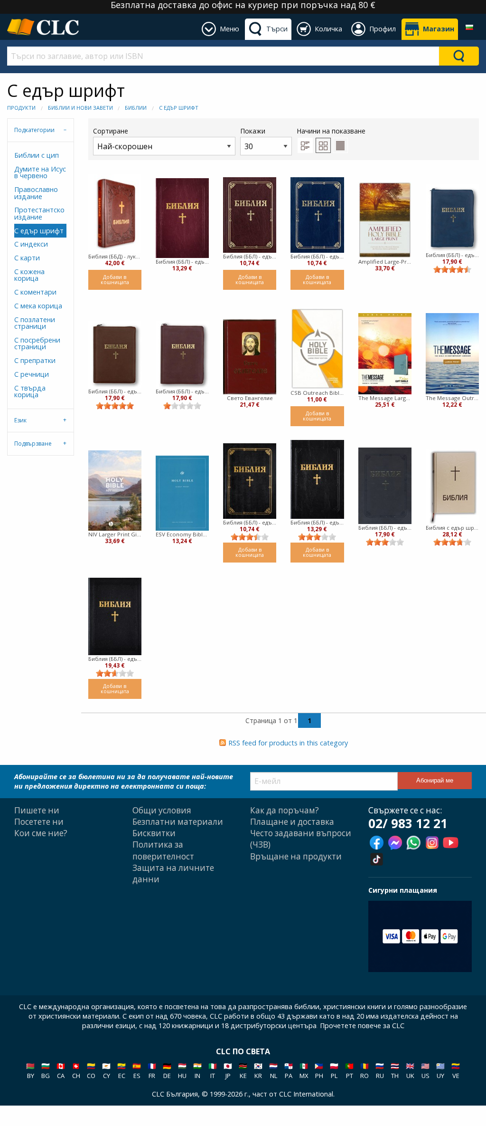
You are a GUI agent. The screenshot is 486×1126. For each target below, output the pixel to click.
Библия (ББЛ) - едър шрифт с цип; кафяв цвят (114, 391)
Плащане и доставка (292, 821)
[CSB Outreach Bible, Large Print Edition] (317, 348)
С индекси (31, 243)
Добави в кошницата (115, 279)
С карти (27, 257)
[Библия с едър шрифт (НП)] (452, 486)
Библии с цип (36, 155)
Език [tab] (20, 420)
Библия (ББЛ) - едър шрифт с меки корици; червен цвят (249, 256)
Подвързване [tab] (33, 443)
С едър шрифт (178, 107)
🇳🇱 (273, 1070)
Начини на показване (331, 130)
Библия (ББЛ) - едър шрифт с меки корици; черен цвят (249, 522)
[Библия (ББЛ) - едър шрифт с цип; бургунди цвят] (182, 354)
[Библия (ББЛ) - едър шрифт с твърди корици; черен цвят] (317, 479)
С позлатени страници (34, 323)
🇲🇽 (303, 1070)
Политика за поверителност (163, 850)
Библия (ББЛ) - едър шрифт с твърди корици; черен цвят (317, 522)
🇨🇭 (76, 1070)
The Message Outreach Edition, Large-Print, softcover (452, 397)
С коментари (35, 291)
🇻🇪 (455, 1070)
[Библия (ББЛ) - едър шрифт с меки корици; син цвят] (317, 215)
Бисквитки (154, 833)
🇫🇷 (152, 1070)
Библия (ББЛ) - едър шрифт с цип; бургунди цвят (182, 391)
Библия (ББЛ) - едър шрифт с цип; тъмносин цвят (452, 254)
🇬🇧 (410, 1070)
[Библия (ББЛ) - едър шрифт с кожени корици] (114, 616)
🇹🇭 (395, 1070)
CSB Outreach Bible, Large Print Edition (317, 392)
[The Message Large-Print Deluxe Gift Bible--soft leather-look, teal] (384, 353)
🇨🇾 (106, 1070)
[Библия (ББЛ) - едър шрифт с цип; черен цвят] (384, 486)
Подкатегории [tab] (34, 130)
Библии (136, 107)
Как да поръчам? (284, 810)
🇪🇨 (121, 1070)
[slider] (452, 269)
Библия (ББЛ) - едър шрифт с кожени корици (114, 658)
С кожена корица (29, 275)
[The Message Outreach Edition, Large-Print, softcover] (452, 353)
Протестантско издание (39, 213)
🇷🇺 (379, 1070)
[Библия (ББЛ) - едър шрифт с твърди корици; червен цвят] (182, 218)
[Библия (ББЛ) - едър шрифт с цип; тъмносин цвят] (452, 217)
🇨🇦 (60, 1070)
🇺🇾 (440, 1070)
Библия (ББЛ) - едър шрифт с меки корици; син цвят (317, 256)
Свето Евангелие (250, 397)
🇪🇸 (136, 1070)
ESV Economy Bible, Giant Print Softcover (182, 534)
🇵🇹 (349, 1070)
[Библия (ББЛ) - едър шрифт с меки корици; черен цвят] (249, 481)
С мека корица (38, 305)
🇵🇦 (288, 1070)
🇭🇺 (182, 1070)
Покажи (252, 130)
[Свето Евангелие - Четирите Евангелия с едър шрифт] (249, 356)
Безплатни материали (177, 821)
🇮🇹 (212, 1070)
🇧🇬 (45, 1070)
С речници (31, 374)
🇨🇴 (91, 1070)
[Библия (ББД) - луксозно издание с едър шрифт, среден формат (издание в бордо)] (114, 213)
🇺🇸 (425, 1070)
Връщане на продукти (296, 856)
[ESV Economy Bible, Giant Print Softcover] (182, 493)
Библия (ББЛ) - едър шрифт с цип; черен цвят (384, 527)
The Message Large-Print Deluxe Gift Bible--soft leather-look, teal (384, 397)
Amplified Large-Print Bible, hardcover (384, 261)
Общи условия (161, 810)
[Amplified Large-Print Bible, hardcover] (384, 220)
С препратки (35, 360)
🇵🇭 (319, 1070)
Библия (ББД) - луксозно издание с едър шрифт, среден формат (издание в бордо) (114, 256)
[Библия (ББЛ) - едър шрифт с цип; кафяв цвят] (114, 354)
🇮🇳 (197, 1070)
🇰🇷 (258, 1070)
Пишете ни (36, 810)
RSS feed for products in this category (288, 742)
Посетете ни (39, 821)
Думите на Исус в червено (40, 172)
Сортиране (110, 130)
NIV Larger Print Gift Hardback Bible (114, 534)
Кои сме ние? (40, 833)
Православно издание (36, 192)
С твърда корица (30, 391)
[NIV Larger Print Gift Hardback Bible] (114, 490)
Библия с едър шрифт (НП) (452, 527)
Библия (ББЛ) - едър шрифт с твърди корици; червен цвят (182, 261)
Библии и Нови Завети (80, 107)
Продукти (21, 107)
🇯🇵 (228, 1070)
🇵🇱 (334, 1070)
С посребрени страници (37, 343)
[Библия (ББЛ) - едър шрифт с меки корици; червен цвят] (249, 215)
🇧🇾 (30, 1070)
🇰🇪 (243, 1070)
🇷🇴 (364, 1070)
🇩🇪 (167, 1070)
